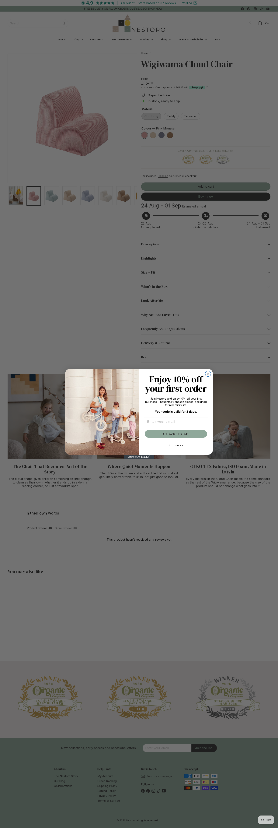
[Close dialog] (208, 374)
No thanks (176, 445)
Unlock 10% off (176, 434)
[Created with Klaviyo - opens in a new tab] (139, 457)
